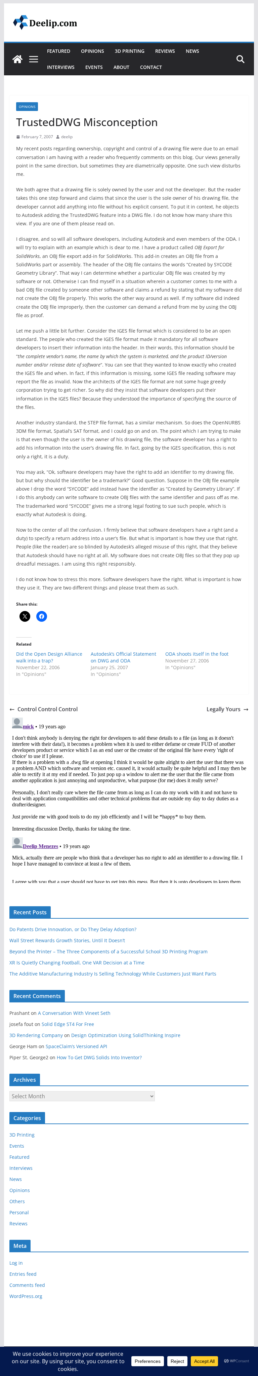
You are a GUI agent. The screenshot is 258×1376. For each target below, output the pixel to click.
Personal (19, 1212)
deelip (67, 137)
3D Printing (129, 51)
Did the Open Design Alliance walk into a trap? (49, 657)
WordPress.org (25, 1296)
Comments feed (27, 1285)
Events (94, 67)
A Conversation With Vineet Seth (74, 1013)
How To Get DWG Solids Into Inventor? (99, 1057)
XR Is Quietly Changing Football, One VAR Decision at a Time (76, 962)
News (192, 51)
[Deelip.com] (17, 59)
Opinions (92, 51)
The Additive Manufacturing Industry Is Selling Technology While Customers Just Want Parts (112, 973)
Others (17, 1201)
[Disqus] (129, 799)
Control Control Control (47, 709)
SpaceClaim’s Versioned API (76, 1046)
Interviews (61, 67)
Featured (58, 51)
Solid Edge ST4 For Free (68, 1024)
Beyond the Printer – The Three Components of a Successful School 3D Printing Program (108, 951)
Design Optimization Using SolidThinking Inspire (125, 1035)
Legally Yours (224, 709)
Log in (16, 1263)
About (121, 67)
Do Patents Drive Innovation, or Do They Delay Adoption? (72, 929)
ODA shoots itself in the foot (196, 654)
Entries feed (23, 1274)
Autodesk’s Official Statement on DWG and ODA (123, 657)
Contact (151, 67)
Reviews (165, 51)
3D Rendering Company (36, 1035)
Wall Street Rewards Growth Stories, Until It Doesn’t (67, 940)
